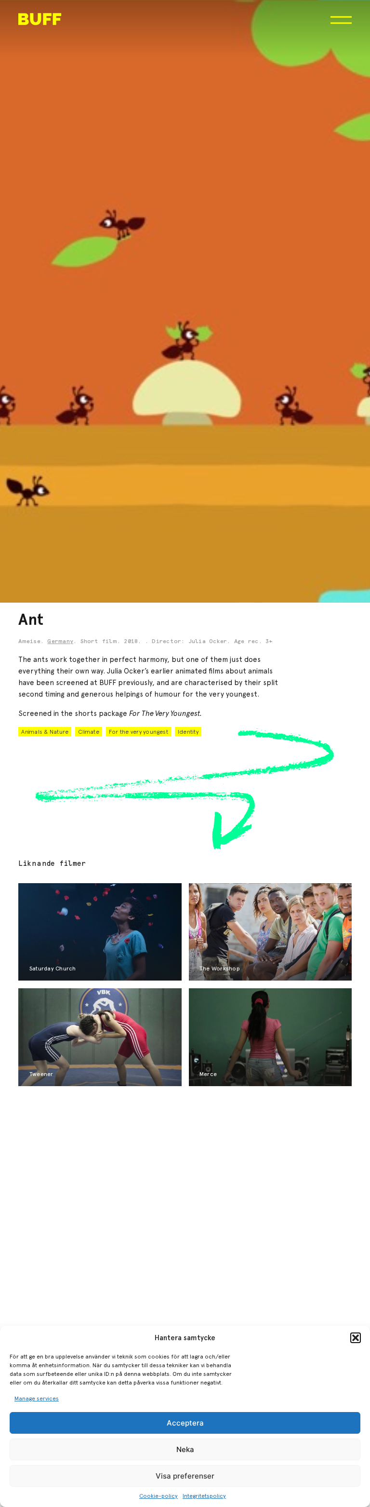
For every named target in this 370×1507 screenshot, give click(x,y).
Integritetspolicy (204, 1496)
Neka (185, 1449)
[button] (355, 1338)
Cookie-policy (158, 1496)
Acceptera (185, 1422)
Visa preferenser (185, 1475)
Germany (60, 642)
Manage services (36, 1398)
